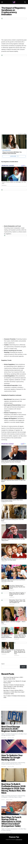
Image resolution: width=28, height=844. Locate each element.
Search (2, 663)
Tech (3, 723)
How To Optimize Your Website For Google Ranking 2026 (15, 681)
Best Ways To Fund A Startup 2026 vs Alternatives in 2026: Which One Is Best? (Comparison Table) (14, 692)
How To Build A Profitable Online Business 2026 (14, 696)
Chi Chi (2, 799)
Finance (3, 781)
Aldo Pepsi (3, 737)
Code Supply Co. (19, 839)
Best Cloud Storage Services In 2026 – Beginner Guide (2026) (13, 678)
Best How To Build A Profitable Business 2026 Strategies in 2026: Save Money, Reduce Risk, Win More (14, 686)
